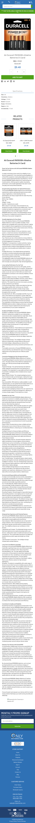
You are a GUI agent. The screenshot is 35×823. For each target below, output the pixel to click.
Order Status (17, 785)
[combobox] (17, 6)
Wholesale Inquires (18, 789)
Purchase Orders (17, 787)
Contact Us (18, 772)
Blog (18, 774)
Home (17, 752)
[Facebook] (2, 81)
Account (18, 767)
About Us (17, 755)
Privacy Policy (13, 821)
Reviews (18, 777)
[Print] (5, 81)
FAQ (18, 769)
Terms (19, 821)
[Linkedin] (11, 81)
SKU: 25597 (9, 143)
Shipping (17, 757)
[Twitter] (8, 81)
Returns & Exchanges (17, 760)
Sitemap (23, 821)
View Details (8, 151)
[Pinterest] (14, 81)
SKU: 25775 (26, 143)
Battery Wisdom (18, 762)
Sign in (18, 764)
